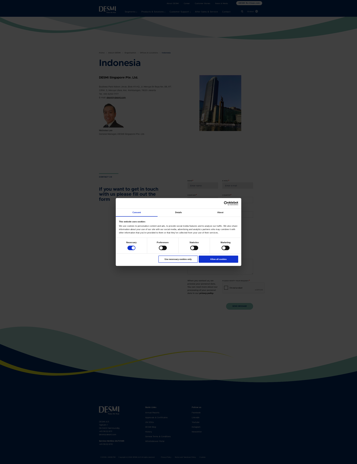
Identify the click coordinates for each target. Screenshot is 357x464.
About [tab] (220, 212)
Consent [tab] (136, 212)
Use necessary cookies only (178, 259)
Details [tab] (178, 212)
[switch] (160, 247)
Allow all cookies (218, 259)
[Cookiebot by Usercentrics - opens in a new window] (226, 203)
